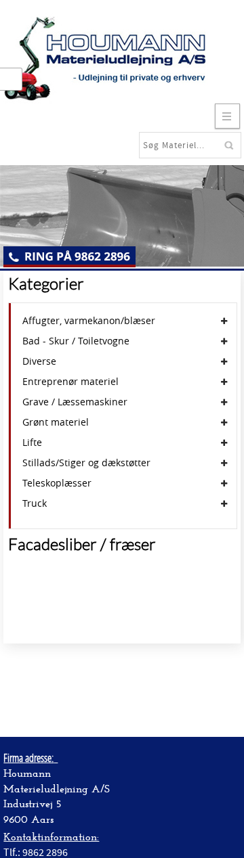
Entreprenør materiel (70, 382)
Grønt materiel (55, 422)
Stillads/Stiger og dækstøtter (86, 463)
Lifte (32, 442)
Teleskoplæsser (57, 483)
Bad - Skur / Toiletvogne (75, 341)
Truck (34, 503)
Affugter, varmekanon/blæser (88, 321)
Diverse (39, 361)
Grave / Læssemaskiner (74, 402)
